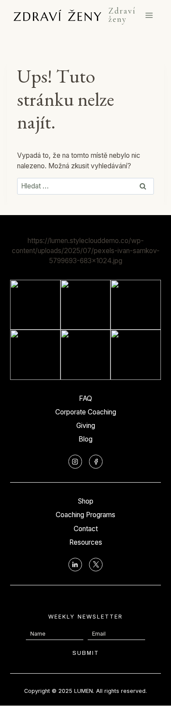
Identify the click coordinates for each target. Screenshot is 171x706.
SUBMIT (85, 653)
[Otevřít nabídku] (149, 15)
